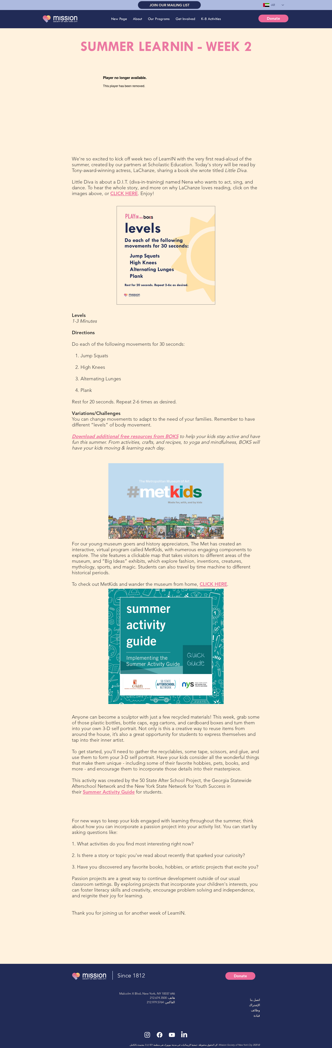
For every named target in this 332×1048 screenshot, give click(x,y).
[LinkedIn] (184, 1035)
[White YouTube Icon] (172, 1035)
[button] (137, 19)
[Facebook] (159, 1035)
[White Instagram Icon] (147, 1035)
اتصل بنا (255, 1000)
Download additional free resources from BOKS (125, 436)
